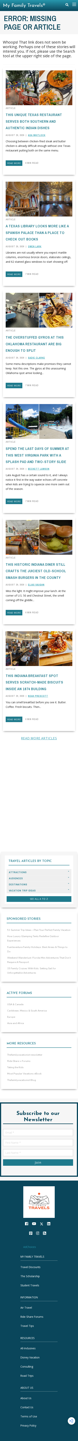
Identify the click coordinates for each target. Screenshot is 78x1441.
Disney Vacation (30, 1357)
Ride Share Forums (31, 1316)
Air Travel (26, 1307)
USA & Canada (15, 1004)
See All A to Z (39, 899)
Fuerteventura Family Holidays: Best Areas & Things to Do (37, 949)
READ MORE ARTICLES (39, 738)
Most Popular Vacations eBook (24, 1073)
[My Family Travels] (39, 1202)
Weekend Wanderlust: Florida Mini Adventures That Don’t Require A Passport (39, 960)
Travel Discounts (30, 1267)
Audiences (16, 878)
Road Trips (27, 1375)
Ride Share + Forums (18, 1061)
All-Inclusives (28, 1348)
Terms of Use (28, 1416)
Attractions (18, 872)
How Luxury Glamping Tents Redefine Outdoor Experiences (33, 938)
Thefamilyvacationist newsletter (24, 1055)
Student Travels (29, 1285)
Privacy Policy (28, 1425)
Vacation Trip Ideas (22, 890)
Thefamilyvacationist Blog (21, 1080)
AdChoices (29, 1247)
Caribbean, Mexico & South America (27, 1010)
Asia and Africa (15, 1023)
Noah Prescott (38, 696)
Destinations (18, 884)
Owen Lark (34, 246)
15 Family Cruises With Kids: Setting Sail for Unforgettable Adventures (31, 971)
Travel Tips (27, 1326)
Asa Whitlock (36, 135)
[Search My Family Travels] (67, 5)
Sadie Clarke (36, 357)
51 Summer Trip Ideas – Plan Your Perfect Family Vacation (38, 930)
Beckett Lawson (38, 468)
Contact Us (26, 1407)
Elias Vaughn (36, 584)
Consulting (26, 1366)
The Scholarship (30, 1276)
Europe (11, 1017)
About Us (25, 1398)
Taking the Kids (15, 1067)
